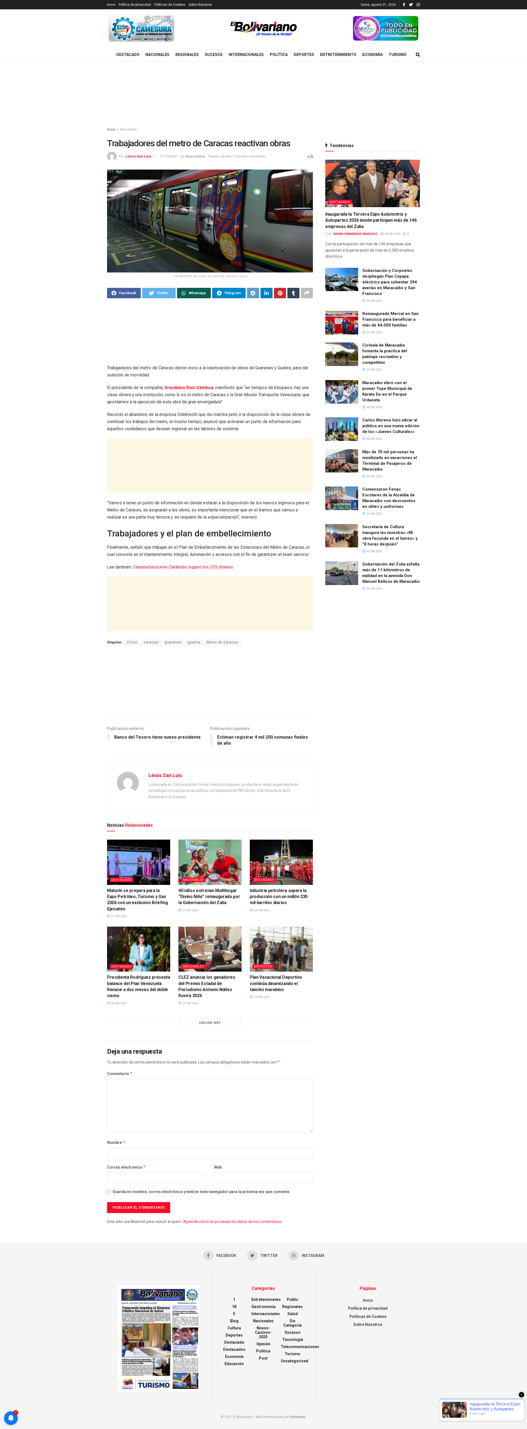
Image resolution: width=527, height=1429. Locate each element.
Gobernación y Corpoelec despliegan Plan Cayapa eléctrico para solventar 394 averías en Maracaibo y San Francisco (389, 282)
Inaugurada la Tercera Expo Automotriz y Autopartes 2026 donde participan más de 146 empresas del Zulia (370, 220)
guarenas (173, 642)
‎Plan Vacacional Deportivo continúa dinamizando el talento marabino (276, 983)
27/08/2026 (118, 916)
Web (218, 1167)
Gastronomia (263, 1306)
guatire (194, 642)
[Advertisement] (263, 94)
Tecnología (292, 1339)
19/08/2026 (261, 997)
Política (279, 54)
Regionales (187, 54)
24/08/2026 (261, 910)
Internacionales (246, 54)
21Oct (132, 642)
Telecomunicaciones (300, 1346)
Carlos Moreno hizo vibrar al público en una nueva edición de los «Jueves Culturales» (390, 426)
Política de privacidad (135, 5)
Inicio (111, 5)
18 (234, 1306)
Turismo (398, 54)
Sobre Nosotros (200, 5)
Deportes (304, 54)
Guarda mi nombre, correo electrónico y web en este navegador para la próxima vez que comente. (201, 1191)
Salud (292, 1314)
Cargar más (210, 1023)
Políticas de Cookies (169, 5)
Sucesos (214, 54)
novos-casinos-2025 (263, 1332)
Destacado (127, 54)
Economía (372, 54)
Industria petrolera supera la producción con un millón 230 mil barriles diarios (278, 896)
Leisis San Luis (138, 156)
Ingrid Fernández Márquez (355, 234)
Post (263, 1358)
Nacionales (157, 54)
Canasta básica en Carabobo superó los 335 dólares (183, 567)
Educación (234, 1364)
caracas (151, 642)
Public (292, 1299)
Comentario (120, 1073)
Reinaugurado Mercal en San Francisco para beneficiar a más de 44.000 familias (390, 319)
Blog (234, 1321)
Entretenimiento (338, 54)
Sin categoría (292, 1323)
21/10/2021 (169, 156)
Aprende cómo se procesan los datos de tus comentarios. (232, 1221)
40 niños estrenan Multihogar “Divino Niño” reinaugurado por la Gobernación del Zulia (209, 896)
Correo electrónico (126, 1167)
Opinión (263, 1344)
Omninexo (297, 1417)
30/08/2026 (391, 234)
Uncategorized (294, 1361)
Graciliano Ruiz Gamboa (188, 387)
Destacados (234, 1349)
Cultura (234, 1328)
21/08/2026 (189, 1003)
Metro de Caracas (222, 642)
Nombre (116, 1142)
